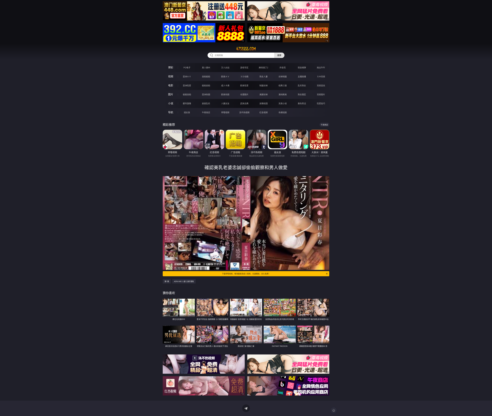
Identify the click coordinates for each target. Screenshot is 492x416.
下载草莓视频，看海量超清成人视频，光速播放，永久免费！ (246, 273)
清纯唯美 (283, 94)
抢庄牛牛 (321, 67)
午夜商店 (206, 112)
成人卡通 (225, 85)
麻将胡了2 (263, 67)
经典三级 (283, 85)
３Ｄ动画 (244, 76)
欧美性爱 (244, 85)
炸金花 (283, 67)
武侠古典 (244, 103)
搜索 (279, 55)
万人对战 (225, 67)
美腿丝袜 (263, 94)
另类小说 (283, 103)
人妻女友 (225, 103)
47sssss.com (246, 48)
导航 (170, 112)
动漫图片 (244, 94)
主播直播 (302, 76)
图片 (170, 94)
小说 (170, 103)
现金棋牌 (302, 67)
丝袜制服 (283, 76)
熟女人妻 (263, 76)
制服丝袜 (263, 85)
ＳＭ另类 (321, 76)
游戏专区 (244, 67)
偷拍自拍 (206, 85)
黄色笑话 (302, 103)
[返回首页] (334, 410)
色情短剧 (283, 112)
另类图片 (321, 94)
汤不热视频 (244, 112)
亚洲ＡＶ (187, 76)
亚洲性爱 (187, 85)
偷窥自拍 (187, 94)
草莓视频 (225, 112)
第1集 (167, 281)
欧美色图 (225, 94)
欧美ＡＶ (225, 76)
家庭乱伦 (206, 103)
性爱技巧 (321, 103)
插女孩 (187, 112)
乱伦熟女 (302, 85)
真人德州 (206, 67)
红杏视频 (263, 112)
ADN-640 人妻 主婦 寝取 (184, 281)
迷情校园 (263, 103)
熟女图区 (302, 94)
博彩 (170, 67)
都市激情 (187, 103)
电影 (170, 85)
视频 (170, 76)
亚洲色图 (206, 94)
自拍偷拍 (206, 76)
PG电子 (186, 67)
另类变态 (321, 85)
